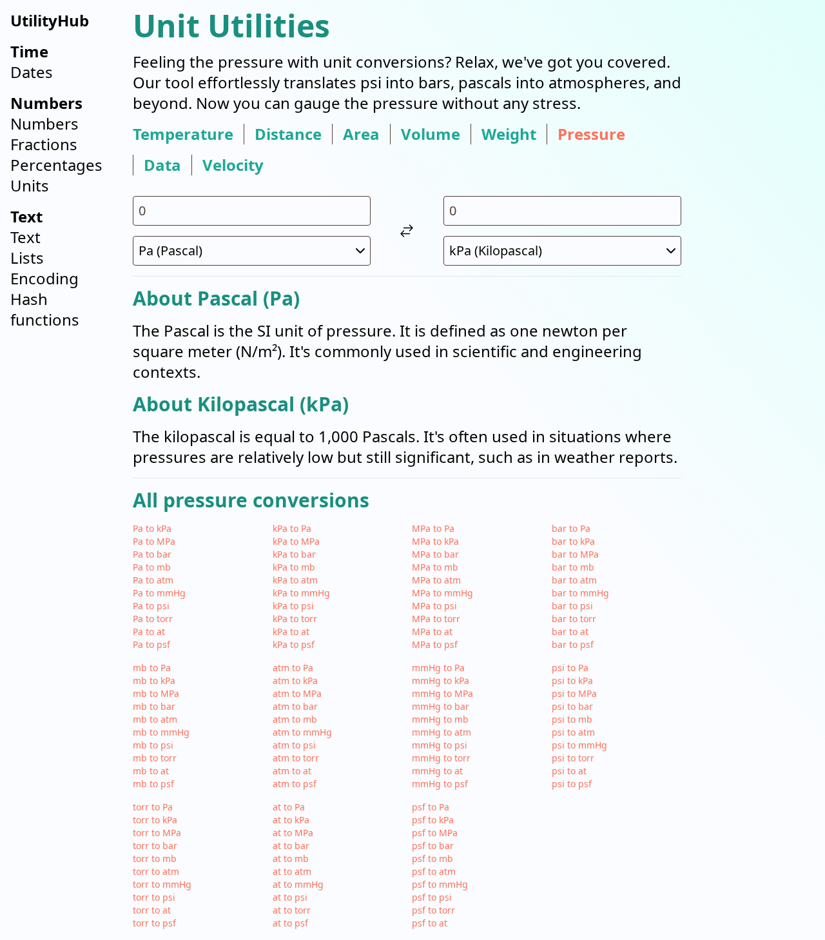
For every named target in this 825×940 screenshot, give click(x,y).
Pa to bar (152, 554)
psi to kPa (572, 680)
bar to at (570, 631)
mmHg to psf (440, 784)
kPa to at (291, 631)
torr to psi (154, 897)
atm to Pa (293, 667)
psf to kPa (433, 820)
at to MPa (293, 833)
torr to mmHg (162, 884)
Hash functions (44, 309)
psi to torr (573, 758)
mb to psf (153, 784)
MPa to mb (435, 567)
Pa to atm (153, 580)
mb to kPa (154, 680)
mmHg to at (437, 771)
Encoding (44, 278)
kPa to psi (293, 606)
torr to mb (155, 858)
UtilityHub (49, 20)
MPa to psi (434, 606)
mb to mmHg (161, 732)
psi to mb (572, 719)
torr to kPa (155, 820)
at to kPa (291, 820)
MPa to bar (435, 554)
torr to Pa (153, 807)
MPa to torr (436, 618)
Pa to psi (151, 606)
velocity (233, 165)
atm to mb (295, 719)
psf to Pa (430, 807)
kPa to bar (294, 554)
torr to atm (156, 871)
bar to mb (573, 567)
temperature (183, 134)
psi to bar (572, 706)
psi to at (569, 771)
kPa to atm (295, 580)
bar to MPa (575, 554)
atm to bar (295, 706)
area (361, 134)
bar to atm (574, 580)
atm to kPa (295, 680)
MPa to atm (436, 580)
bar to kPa (573, 541)
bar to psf (573, 644)
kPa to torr (295, 618)
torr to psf (154, 923)
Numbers (44, 123)
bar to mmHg (580, 593)
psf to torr (433, 910)
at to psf (290, 923)
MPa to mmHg (442, 593)
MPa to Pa (433, 528)
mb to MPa (156, 693)
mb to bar (154, 706)
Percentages (56, 164)
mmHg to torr (441, 758)
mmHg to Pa (438, 667)
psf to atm (434, 871)
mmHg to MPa (442, 693)
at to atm (292, 871)
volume (430, 134)
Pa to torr (153, 618)
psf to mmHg (440, 884)
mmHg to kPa (440, 680)
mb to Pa (152, 667)
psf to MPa (435, 833)
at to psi (290, 897)
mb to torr (155, 758)
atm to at (292, 771)
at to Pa (289, 807)
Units (29, 185)
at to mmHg (298, 884)
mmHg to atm (441, 732)
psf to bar (433, 845)
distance (288, 134)
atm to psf (294, 784)
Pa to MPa (154, 541)
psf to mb (432, 858)
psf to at (429, 923)
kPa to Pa (292, 528)
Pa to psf (151, 644)
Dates (31, 72)
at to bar (291, 845)
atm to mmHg (302, 732)
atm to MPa (297, 693)
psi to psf (572, 784)
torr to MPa (157, 833)
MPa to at (432, 631)
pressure (591, 134)
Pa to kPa (152, 528)
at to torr (292, 910)
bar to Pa (571, 528)
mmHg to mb (440, 719)
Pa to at (149, 631)
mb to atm (155, 719)
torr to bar (155, 845)
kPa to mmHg (301, 593)
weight (508, 134)
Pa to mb (152, 567)
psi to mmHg (579, 745)
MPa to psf (435, 644)
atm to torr (296, 758)
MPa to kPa (435, 541)
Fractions (43, 144)
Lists (27, 257)
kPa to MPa (296, 541)
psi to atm (573, 732)
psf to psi (432, 897)
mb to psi (153, 745)
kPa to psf (294, 644)
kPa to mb (294, 567)
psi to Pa (570, 667)
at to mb (291, 858)
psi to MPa (574, 693)
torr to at (152, 910)
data (162, 165)
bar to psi (572, 606)
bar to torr (574, 618)
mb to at (151, 771)
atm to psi (294, 745)
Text (25, 237)
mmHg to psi (439, 745)
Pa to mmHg (159, 593)
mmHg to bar (440, 706)
